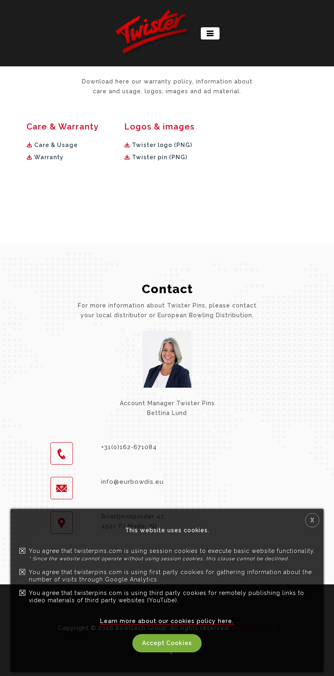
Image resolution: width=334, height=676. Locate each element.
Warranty (49, 157)
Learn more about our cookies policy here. (167, 621)
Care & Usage (56, 145)
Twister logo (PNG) (162, 145)
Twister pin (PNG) (159, 157)
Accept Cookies (167, 643)
